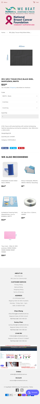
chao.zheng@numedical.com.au (19, 313)
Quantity (4, 113)
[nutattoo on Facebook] (17, 391)
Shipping (13, 87)
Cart (37, 2)
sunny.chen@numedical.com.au (19, 325)
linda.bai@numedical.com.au (18, 336)
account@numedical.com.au (18, 380)
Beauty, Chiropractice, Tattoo (24, 387)
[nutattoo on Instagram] (22, 391)
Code (3, 92)
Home (3, 32)
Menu (5, 2)
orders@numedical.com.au (18, 374)
